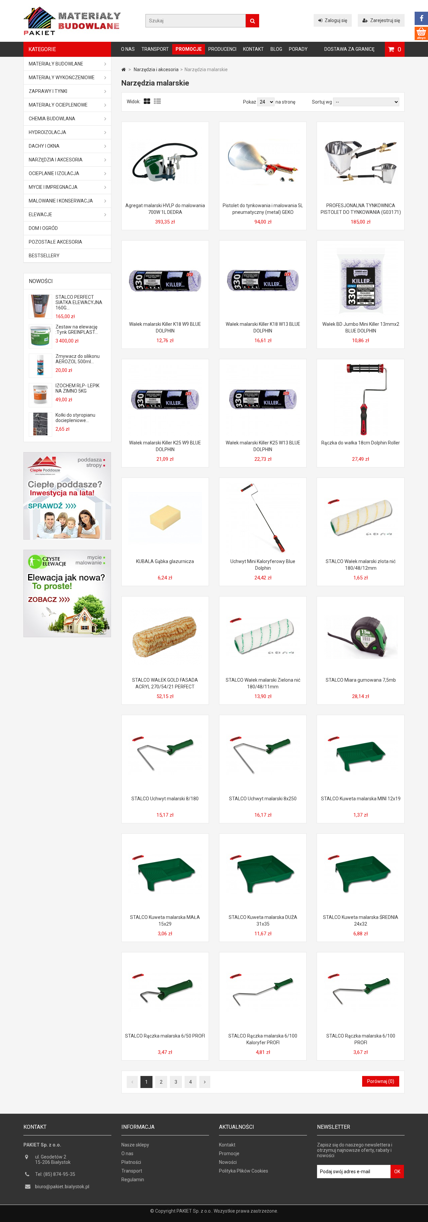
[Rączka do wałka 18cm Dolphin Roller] (361, 365)
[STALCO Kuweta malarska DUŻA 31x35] (263, 839)
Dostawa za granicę (349, 49)
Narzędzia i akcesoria (56, 159)
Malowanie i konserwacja (61, 200)
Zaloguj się (336, 20)
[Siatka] (147, 102)
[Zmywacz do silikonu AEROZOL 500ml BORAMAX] (40, 375)
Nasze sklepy (135, 1144)
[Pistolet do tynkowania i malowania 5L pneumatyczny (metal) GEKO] (263, 128)
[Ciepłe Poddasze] (67, 454)
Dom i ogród (43, 228)
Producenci (222, 49)
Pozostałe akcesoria (55, 242)
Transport (155, 49)
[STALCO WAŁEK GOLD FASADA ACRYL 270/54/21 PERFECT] (165, 602)
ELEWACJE (40, 214)
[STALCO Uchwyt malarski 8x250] (263, 721)
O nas (128, 49)
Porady (298, 49)
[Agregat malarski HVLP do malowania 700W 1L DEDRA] (165, 128)
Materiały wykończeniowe (62, 77)
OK (397, 1171)
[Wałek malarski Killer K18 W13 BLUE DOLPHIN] (263, 246)
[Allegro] (421, 33)
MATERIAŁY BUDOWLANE (56, 63)
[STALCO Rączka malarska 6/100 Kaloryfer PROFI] (263, 958)
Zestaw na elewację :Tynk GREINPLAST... (77, 329)
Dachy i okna (44, 146)
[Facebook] (421, 18)
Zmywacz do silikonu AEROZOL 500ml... (78, 359)
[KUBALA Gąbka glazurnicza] (165, 484)
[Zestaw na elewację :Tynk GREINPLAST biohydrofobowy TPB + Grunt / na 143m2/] (40, 345)
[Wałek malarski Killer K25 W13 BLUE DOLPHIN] (263, 365)
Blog (276, 49)
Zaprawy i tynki (48, 91)
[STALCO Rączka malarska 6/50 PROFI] (165, 958)
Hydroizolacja (47, 132)
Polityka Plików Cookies (243, 1171)
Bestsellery (44, 255)
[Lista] (157, 102)
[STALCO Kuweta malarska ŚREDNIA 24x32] (361, 839)
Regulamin (132, 1179)
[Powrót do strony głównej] (123, 69)
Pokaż (250, 102)
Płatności (131, 1162)
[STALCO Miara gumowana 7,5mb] (361, 602)
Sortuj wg (322, 102)
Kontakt (253, 49)
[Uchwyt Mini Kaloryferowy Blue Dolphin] (263, 484)
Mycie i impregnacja (53, 187)
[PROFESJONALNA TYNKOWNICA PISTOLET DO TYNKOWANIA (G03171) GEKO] (361, 128)
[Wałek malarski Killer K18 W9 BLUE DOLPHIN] (165, 246)
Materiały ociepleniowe (58, 105)
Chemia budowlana (52, 118)
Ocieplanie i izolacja (54, 173)
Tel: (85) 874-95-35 (55, 1174)
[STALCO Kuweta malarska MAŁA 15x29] (165, 839)
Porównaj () (380, 1081)
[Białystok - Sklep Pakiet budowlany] (72, 33)
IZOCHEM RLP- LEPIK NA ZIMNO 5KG (77, 388)
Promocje (189, 49)
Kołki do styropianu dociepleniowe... (75, 417)
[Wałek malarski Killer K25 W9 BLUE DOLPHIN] (165, 365)
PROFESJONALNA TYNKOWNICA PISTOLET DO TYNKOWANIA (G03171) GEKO (361, 212)
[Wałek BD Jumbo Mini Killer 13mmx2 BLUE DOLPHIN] (361, 246)
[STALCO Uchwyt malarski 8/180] (165, 721)
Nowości (41, 281)
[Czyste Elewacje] (67, 552)
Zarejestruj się (385, 20)
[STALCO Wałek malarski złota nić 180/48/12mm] (361, 484)
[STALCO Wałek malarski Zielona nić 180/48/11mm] (263, 602)
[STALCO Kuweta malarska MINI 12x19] (361, 721)
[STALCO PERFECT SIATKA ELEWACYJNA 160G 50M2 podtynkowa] (40, 315)
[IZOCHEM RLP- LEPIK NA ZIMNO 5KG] (40, 404)
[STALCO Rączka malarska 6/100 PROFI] (361, 958)
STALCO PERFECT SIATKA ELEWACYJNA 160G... (79, 302)
